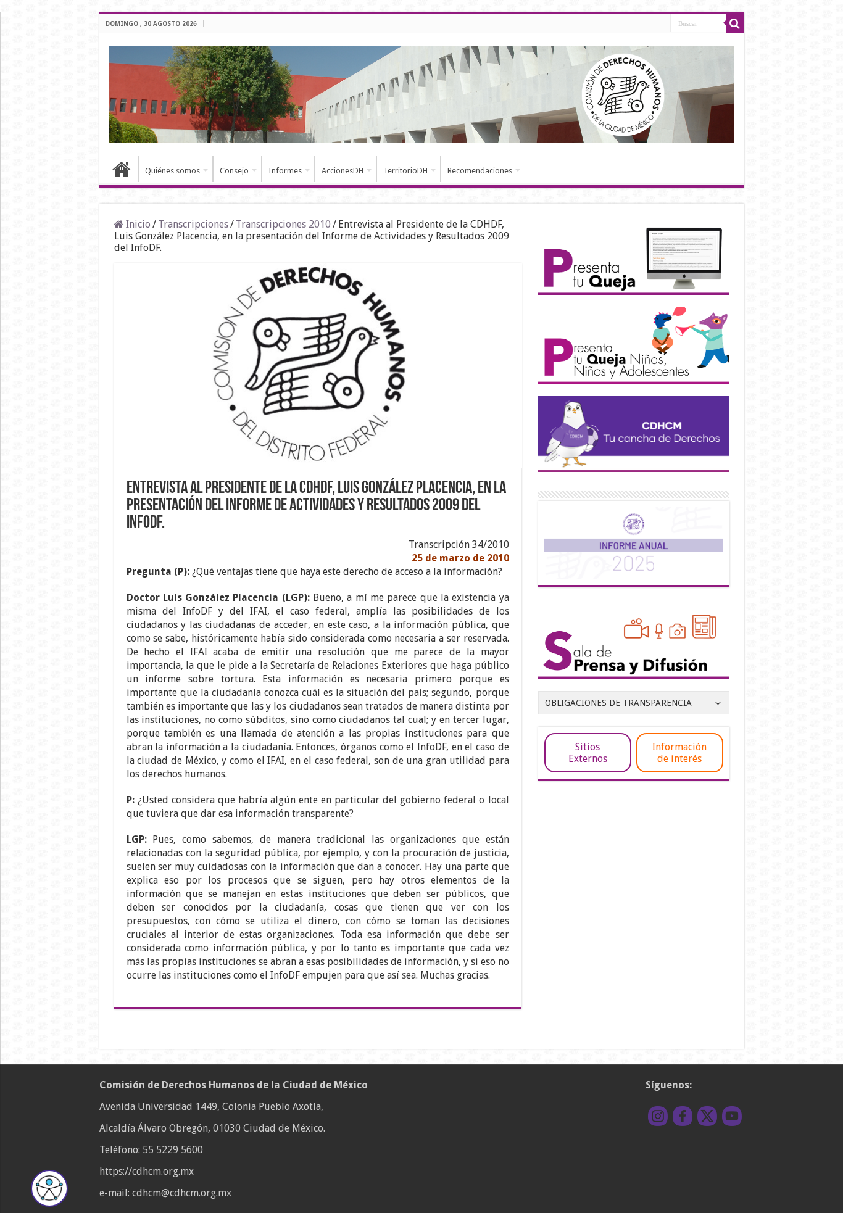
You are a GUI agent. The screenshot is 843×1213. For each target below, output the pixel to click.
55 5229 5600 (173, 1150)
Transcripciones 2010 (283, 224)
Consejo (234, 170)
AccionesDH (342, 170)
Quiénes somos (172, 170)
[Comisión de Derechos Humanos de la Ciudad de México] (422, 92)
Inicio (122, 169)
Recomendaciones (479, 170)
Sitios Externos (587, 752)
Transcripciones (193, 224)
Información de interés (679, 752)
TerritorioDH (405, 170)
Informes (285, 170)
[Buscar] (735, 23)
